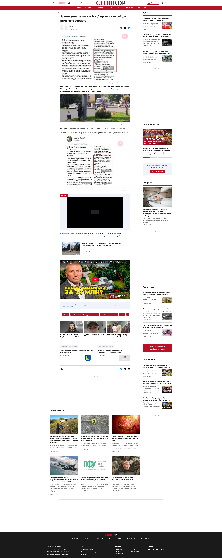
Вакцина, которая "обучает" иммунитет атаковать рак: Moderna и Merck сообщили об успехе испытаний (157, 327)
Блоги (110, 8)
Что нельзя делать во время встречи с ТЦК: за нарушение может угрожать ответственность (156, 294)
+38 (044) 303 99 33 (157, 349)
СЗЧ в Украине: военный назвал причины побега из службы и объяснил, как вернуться (123, 480)
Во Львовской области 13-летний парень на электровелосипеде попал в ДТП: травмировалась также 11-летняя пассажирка (64, 439)
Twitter (123, 305)
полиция (122, 314)
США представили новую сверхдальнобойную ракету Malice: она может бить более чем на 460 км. (64, 480)
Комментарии (68, 369)
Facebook (112, 305)
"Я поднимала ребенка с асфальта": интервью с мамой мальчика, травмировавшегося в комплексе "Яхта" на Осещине (157, 212)
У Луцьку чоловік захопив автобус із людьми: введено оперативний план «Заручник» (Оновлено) (101, 244)
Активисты (84, 554)
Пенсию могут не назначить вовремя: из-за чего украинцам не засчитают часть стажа (94, 480)
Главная (52, 12)
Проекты (78, 8)
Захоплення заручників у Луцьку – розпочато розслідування (76, 351)
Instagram (65, 307)
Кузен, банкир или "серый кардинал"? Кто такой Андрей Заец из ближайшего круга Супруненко (157, 384)
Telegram (107, 305)
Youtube (118, 305)
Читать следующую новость (105, 347)
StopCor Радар (142, 8)
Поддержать (154, 3)
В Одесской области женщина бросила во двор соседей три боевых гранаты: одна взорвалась (94, 438)
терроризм (65, 314)
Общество (59, 12)
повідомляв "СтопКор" (70, 234)
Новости (100, 8)
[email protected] (63, 554)
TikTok (70, 307)
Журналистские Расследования (90, 552)
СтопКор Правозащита (87, 549)
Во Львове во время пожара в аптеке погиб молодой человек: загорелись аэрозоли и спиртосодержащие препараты (156, 54)
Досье (118, 8)
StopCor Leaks (129, 8)
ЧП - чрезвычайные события (109, 314)
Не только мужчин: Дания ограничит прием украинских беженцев (156, 19)
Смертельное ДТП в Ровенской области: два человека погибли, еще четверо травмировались (157, 37)
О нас (82, 547)
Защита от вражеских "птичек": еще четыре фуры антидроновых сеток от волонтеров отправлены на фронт (156, 151)
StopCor (71, 26)
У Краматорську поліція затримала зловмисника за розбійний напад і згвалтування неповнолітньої (109, 352)
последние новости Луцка (78, 314)
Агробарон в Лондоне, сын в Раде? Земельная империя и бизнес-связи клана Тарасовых (155, 400)
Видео (89, 8)
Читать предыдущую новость (69, 347)
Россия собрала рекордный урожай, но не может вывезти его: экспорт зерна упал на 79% (157, 311)
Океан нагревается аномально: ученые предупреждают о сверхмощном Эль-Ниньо (125, 438)
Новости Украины (93, 314)
